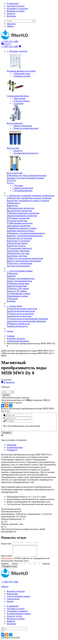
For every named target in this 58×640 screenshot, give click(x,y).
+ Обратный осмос (21, 73)
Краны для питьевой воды (19, 281)
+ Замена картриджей (22, 188)
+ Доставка (17, 185)
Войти (10, 26)
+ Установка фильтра (22, 190)
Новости (11, 13)
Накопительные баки (17, 286)
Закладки (11, 23)
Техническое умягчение (18, 251)
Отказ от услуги (14, 616)
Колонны (11, 301)
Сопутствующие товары (21, 271)
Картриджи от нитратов (18, 241)
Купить (5, 395)
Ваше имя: (6, 543)
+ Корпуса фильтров (22, 126)
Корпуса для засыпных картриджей (24, 261)
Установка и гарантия (17, 8)
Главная (10, 336)
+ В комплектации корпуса (25, 153)
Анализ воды (15, 306)
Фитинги (11, 276)
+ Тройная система (21, 76)
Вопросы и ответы (16, 11)
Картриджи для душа (17, 256)
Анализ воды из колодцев (19, 316)
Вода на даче (13, 148)
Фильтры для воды (18, 51)
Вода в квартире (15, 123)
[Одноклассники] (6, 405)
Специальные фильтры (18, 96)
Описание (11, 445)
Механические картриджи (19, 210)
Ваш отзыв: (6, 556)
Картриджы (12, 594)
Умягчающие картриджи (18, 225)
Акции (10, 331)
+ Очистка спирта (21, 101)
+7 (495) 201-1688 (9, 41)
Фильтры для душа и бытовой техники (25, 178)
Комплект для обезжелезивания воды (25, 236)
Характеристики (15, 447)
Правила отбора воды (17, 326)
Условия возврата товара (18, 613)
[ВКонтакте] (3, 405)
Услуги (10, 183)
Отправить (6, 433)
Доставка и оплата (15, 6)
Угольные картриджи (17, 220)
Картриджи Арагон (16, 246)
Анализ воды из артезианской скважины (26, 321)
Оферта (4, 586)
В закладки (9, 382)
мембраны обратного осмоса (20, 230)
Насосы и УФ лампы (17, 291)
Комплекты (12, 205)
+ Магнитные (18, 98)
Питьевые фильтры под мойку (21, 71)
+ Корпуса (17, 150)
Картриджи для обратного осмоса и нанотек (28, 200)
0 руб (7, 44)
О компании (13, 3)
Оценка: (5, 563)
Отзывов (12, 450)
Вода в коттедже (15, 173)
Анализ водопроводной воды (21, 311)
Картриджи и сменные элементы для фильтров (31, 195)
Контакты (11, 16)
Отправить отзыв (9, 566)
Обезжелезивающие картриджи (22, 215)
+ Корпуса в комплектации (25, 128)
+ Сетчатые (17, 103)
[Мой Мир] (10, 405)
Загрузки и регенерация (18, 266)
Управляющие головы (17, 296)
